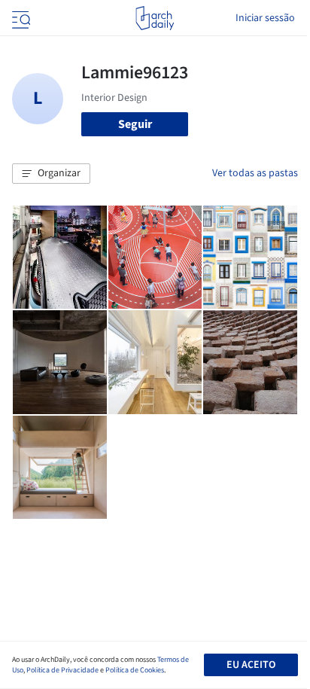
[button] (51, 173)
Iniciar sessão (265, 18)
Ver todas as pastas (255, 173)
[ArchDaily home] (154, 18)
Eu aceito (250, 664)
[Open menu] (19, 18)
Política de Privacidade (62, 670)
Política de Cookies (134, 670)
